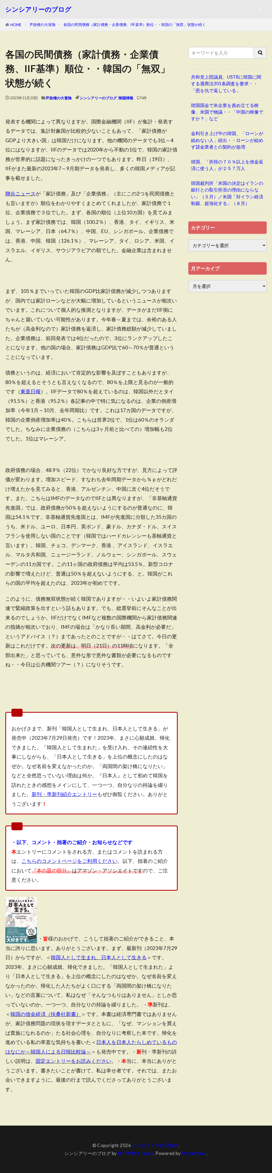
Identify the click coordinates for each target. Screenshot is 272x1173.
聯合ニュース (20, 193)
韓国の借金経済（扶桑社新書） (45, 1014)
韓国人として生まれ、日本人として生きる (99, 957)
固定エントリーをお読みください (73, 1061)
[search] (260, 53)
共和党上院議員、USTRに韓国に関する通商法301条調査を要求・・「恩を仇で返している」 (226, 83)
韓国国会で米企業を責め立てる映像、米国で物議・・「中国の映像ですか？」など (227, 111)
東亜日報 (30, 391)
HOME (16, 25)
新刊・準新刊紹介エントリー (64, 794)
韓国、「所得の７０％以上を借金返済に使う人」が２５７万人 (227, 165)
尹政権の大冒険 (42, 24)
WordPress (194, 1153)
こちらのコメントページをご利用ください (69, 861)
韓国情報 (125, 98)
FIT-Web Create (135, 1153)
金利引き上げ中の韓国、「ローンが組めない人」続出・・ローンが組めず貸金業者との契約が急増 (227, 140)
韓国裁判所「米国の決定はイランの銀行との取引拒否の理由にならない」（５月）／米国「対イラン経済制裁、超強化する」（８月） (227, 193)
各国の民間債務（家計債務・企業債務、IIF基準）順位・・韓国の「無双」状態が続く (134, 24)
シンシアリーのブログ (38, 9)
